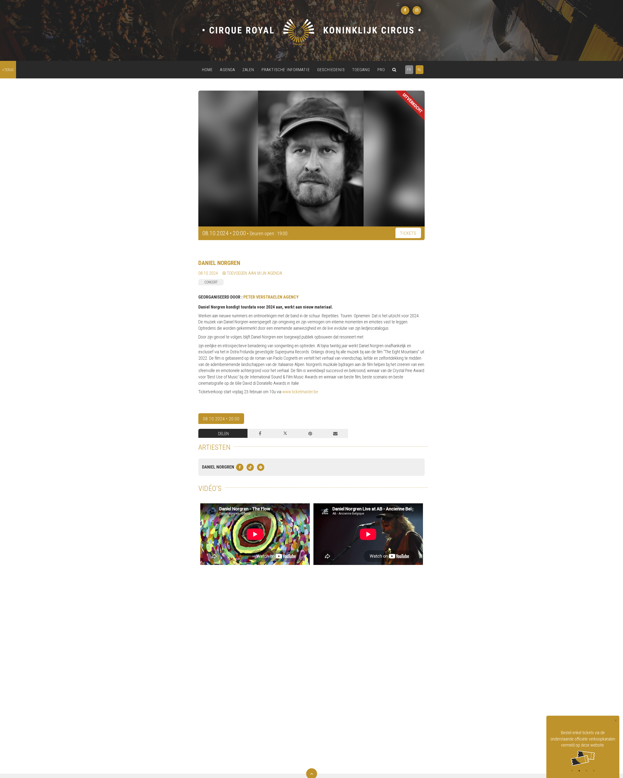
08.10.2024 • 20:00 (221, 418)
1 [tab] (571, 770)
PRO (381, 69)
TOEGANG (361, 69)
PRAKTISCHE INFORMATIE (286, 69)
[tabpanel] (583, 741)
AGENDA (227, 69)
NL (419, 70)
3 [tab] (586, 770)
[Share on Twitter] (285, 433)
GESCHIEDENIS (331, 69)
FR (409, 70)
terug (9, 70)
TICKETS (408, 233)
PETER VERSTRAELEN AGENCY (271, 297)
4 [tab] (593, 770)
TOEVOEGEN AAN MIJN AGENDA (254, 273)
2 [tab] (579, 770)
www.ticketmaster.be (300, 391)
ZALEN (248, 69)
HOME (207, 69)
